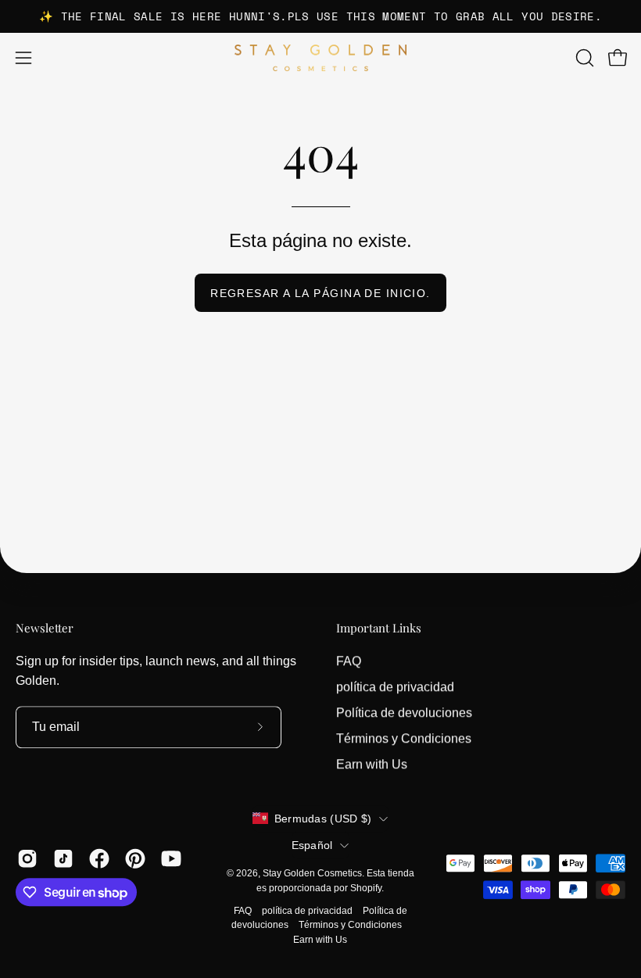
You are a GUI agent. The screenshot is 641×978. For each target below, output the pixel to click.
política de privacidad (395, 686)
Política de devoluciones (404, 712)
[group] (320, 16)
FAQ (348, 661)
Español (312, 845)
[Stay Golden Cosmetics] (320, 58)
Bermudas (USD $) (322, 818)
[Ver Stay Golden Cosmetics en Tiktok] (63, 858)
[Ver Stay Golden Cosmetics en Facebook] (99, 858)
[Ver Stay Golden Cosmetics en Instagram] (27, 858)
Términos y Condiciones (403, 738)
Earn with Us (371, 764)
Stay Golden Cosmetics (312, 873)
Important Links (378, 628)
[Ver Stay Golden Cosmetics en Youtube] (171, 858)
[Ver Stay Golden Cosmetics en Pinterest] (135, 858)
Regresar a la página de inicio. (320, 293)
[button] (583, 58)
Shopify (365, 888)
